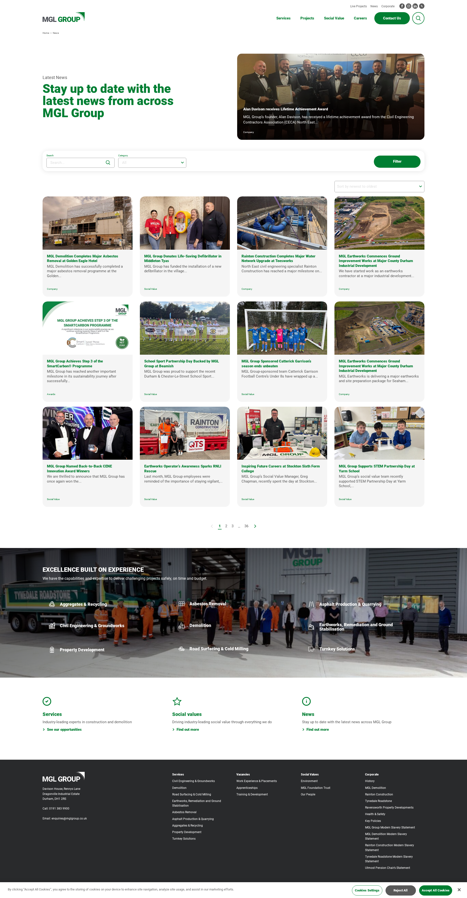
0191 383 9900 (59, 808)
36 (246, 526)
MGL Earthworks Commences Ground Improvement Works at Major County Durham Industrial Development (376, 261)
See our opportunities (64, 729)
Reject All (401, 890)
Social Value (150, 289)
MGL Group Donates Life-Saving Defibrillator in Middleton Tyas (182, 258)
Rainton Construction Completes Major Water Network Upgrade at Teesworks (278, 258)
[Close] (459, 889)
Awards (51, 394)
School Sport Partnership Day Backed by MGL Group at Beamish (181, 363)
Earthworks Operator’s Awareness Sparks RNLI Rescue (182, 468)
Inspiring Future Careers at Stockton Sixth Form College (281, 468)
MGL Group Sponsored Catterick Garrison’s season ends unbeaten (276, 363)
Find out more (188, 729)
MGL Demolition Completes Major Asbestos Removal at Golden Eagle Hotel (82, 258)
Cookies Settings (367, 890)
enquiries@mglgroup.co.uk (69, 818)
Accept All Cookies (435, 890)
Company (52, 289)
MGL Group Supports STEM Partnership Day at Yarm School (377, 468)
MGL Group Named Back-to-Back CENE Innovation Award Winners (79, 468)
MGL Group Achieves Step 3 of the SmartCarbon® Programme (75, 363)
